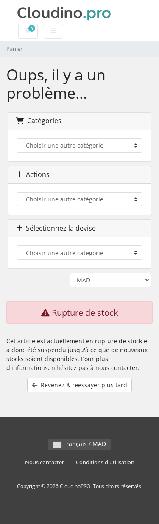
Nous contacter (44, 462)
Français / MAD (83, 444)
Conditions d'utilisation (105, 462)
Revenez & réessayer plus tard (82, 385)
